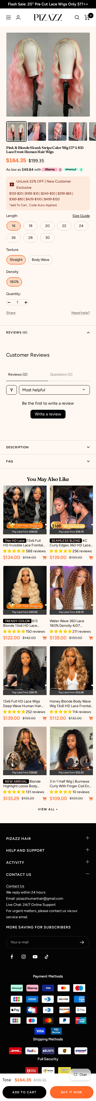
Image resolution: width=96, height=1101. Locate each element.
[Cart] (87, 17)
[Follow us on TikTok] (46, 957)
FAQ (9, 461)
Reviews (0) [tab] (17, 374)
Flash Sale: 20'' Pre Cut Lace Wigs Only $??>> (48, 4)
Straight (16, 260)
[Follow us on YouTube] (35, 957)
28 (30, 237)
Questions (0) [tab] (61, 374)
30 (47, 237)
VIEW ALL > (48, 809)
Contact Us (15, 886)
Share (11, 313)
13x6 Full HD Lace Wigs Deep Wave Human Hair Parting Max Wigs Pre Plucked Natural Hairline (22, 703)
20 (47, 226)
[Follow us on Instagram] (23, 957)
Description (17, 447)
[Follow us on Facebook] (12, 957)
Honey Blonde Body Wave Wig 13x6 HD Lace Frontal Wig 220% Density (70, 703)
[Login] (18, 17)
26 (14, 237)
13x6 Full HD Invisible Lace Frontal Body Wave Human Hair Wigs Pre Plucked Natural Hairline (23, 543)
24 (81, 226)
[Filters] (11, 390)
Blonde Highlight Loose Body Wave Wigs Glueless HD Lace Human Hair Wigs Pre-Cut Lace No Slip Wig (23, 784)
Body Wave (40, 260)
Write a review (48, 414)
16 (13, 226)
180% (14, 282)
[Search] (77, 17)
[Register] (82, 942)
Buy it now (71, 1092)
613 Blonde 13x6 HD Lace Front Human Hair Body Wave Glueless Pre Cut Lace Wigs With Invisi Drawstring (22, 623)
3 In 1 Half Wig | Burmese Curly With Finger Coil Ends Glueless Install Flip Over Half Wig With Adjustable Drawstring (71, 784)
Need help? (80, 313)
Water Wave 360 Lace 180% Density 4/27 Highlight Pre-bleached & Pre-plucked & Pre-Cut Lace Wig (70, 623)
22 (64, 226)
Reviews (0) (16, 332)
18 (31, 226)
